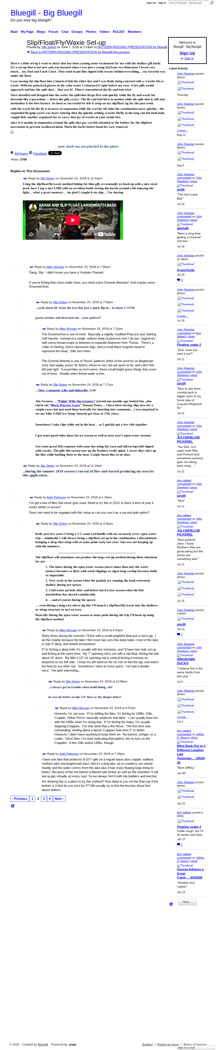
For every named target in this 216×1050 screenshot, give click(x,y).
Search (212, 3)
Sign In (162, 2)
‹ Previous (19, 798)
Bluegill (43, 1044)
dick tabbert (184, 480)
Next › (59, 798)
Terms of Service (195, 1044)
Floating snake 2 (189, 344)
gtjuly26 (183, 228)
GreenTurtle (185, 270)
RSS (13, 806)
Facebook (40, 153)
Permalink (25, 179)
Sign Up (151, 2)
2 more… (182, 130)
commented (184, 177)
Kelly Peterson (56, 497)
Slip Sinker (48, 47)
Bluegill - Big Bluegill (46, 12)
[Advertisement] (181, 972)
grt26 (181, 189)
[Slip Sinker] (17, 50)
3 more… (182, 717)
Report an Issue (168, 1044)
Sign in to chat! (186, 1047)
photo (193, 181)
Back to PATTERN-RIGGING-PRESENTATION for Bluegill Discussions (80, 52)
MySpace (21, 153)
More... (187, 901)
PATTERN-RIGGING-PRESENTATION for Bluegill (132, 47)
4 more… (182, 316)
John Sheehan (185, 73)
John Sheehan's (189, 179)
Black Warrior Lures (65, 405)
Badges (147, 1044)
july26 (181, 383)
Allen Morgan (55, 267)
